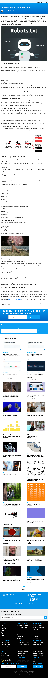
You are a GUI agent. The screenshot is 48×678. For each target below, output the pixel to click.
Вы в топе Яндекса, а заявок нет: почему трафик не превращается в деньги (35, 356)
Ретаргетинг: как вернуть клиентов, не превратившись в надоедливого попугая (35, 542)
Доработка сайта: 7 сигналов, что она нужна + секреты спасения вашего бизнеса (35, 581)
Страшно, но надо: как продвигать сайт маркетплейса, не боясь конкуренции (12, 579)
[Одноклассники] (28, 661)
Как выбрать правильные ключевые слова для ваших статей (35, 479)
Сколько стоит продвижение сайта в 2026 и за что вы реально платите (11, 375)
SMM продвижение (5, 640)
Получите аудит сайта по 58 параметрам (10, 663)
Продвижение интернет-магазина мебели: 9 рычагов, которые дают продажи (10, 396)
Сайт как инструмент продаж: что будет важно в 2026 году (36, 395)
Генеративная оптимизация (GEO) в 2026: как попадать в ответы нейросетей (35, 376)
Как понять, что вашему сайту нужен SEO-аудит (35, 416)
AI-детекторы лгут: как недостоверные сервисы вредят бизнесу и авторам (11, 505)
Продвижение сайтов (22, 624)
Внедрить (33, 317)
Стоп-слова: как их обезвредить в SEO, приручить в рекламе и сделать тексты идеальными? (11, 542)
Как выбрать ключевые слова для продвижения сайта (10, 523)
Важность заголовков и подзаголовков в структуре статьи (35, 505)
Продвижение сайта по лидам (25, 603)
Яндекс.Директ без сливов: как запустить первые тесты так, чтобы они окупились (11, 436)
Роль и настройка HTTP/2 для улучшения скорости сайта (9, 475)
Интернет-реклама (37, 624)
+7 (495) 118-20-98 (41, 1)
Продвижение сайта (11, 595)
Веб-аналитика (20, 640)
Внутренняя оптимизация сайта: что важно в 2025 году (35, 521)
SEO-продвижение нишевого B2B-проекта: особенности (10, 416)
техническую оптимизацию (14, 299)
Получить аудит (22, 666)
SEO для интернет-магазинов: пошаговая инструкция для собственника (33, 436)
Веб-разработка (37, 640)
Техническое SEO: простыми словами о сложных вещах (12, 455)
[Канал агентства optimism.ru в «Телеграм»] (23, 661)
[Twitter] (25, 661)
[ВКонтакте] (20, 661)
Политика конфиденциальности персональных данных (24, 671)
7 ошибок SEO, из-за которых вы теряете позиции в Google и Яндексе (35, 455)
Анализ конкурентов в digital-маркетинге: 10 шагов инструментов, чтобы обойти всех (35, 560)
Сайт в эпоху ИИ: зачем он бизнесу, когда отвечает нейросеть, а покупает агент (11, 356)
